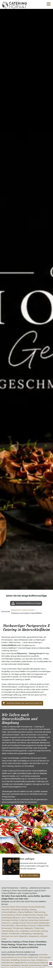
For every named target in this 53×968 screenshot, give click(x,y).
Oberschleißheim (25, 912)
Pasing (39, 915)
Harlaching (33, 920)
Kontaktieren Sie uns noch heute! (24, 703)
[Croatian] (50, 963)
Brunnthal (22, 957)
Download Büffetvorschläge (28, 603)
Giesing (33, 910)
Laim (16, 931)
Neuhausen (44, 920)
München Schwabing (10, 910)
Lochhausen (34, 931)
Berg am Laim (19, 918)
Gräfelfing (14, 960)
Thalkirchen (39, 928)
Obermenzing (21, 926)
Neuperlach (34, 936)
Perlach (18, 915)
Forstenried (14, 934)
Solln (46, 915)
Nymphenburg (7, 915)
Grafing (14, 920)
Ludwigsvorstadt (18, 923)
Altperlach (23, 936)
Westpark (28, 928)
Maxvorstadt (21, 907)
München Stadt (8, 907)
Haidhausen (43, 923)
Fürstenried (18, 928)
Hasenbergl (6, 918)
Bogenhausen (29, 915)
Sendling (25, 910)
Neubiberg (15, 965)
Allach (42, 918)
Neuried (24, 965)
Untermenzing (32, 918)
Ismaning (32, 963)
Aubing (44, 931)
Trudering (23, 920)
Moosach (32, 926)
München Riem (8, 926)
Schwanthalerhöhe (36, 907)
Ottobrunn (46, 965)
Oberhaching (35, 965)
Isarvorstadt (32, 923)
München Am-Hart (9, 936)
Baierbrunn (12, 957)
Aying (3, 957)
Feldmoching (39, 912)
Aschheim (43, 955)
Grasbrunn (25, 960)
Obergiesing (37, 934)
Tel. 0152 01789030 (31, 875)
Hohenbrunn (41, 960)
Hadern (4, 934)
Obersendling (7, 931)
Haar (33, 960)
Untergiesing (25, 934)
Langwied (24, 931)
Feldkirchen (33, 957)
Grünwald (5, 920)
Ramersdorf (6, 928)
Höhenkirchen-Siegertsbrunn (14, 963)
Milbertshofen (43, 926)
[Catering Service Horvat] (14, 4)
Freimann (5, 923)
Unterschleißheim (9, 912)
